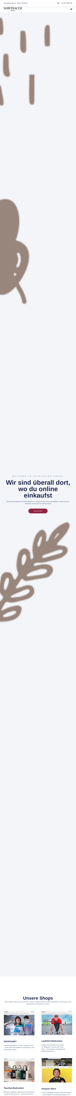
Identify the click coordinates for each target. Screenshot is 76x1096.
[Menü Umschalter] (71, 9)
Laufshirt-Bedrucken (51, 1041)
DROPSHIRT (10, 1041)
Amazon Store (48, 1089)
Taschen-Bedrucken (14, 1088)
